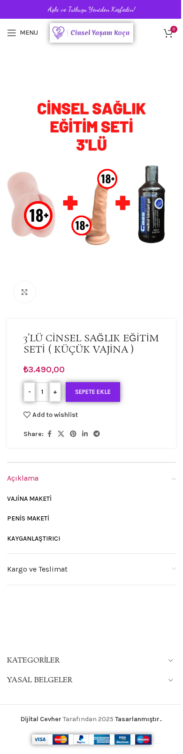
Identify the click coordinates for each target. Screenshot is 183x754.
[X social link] (61, 434)
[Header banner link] (91, 9)
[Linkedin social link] (85, 434)
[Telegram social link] (97, 434)
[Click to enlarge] (24, 291)
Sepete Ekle (93, 391)
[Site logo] (92, 32)
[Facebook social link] (49, 434)
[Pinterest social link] (73, 434)
